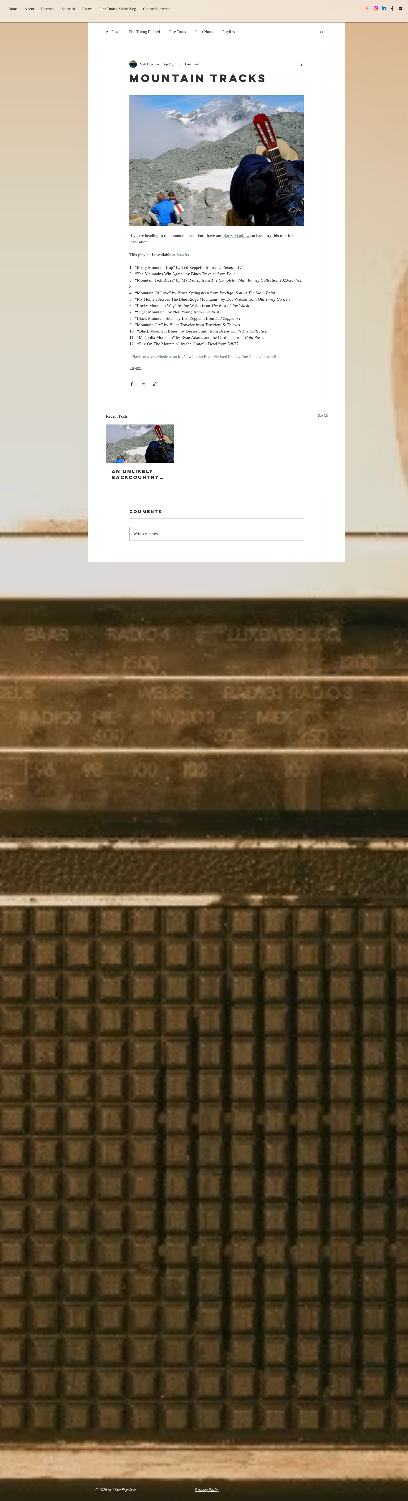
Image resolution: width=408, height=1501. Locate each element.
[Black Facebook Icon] (392, 8)
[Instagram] (375, 8)
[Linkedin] (384, 8)
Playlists (228, 32)
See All (323, 415)
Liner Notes (204, 32)
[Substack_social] (367, 8)
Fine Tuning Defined (144, 32)
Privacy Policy (207, 1489)
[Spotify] (400, 8)
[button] (321, 32)
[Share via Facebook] (131, 384)
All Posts (112, 32)
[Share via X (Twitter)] (143, 384)
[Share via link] (155, 384)
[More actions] (301, 64)
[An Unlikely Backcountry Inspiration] (140, 443)
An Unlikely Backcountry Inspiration (135, 474)
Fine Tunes (177, 32)
